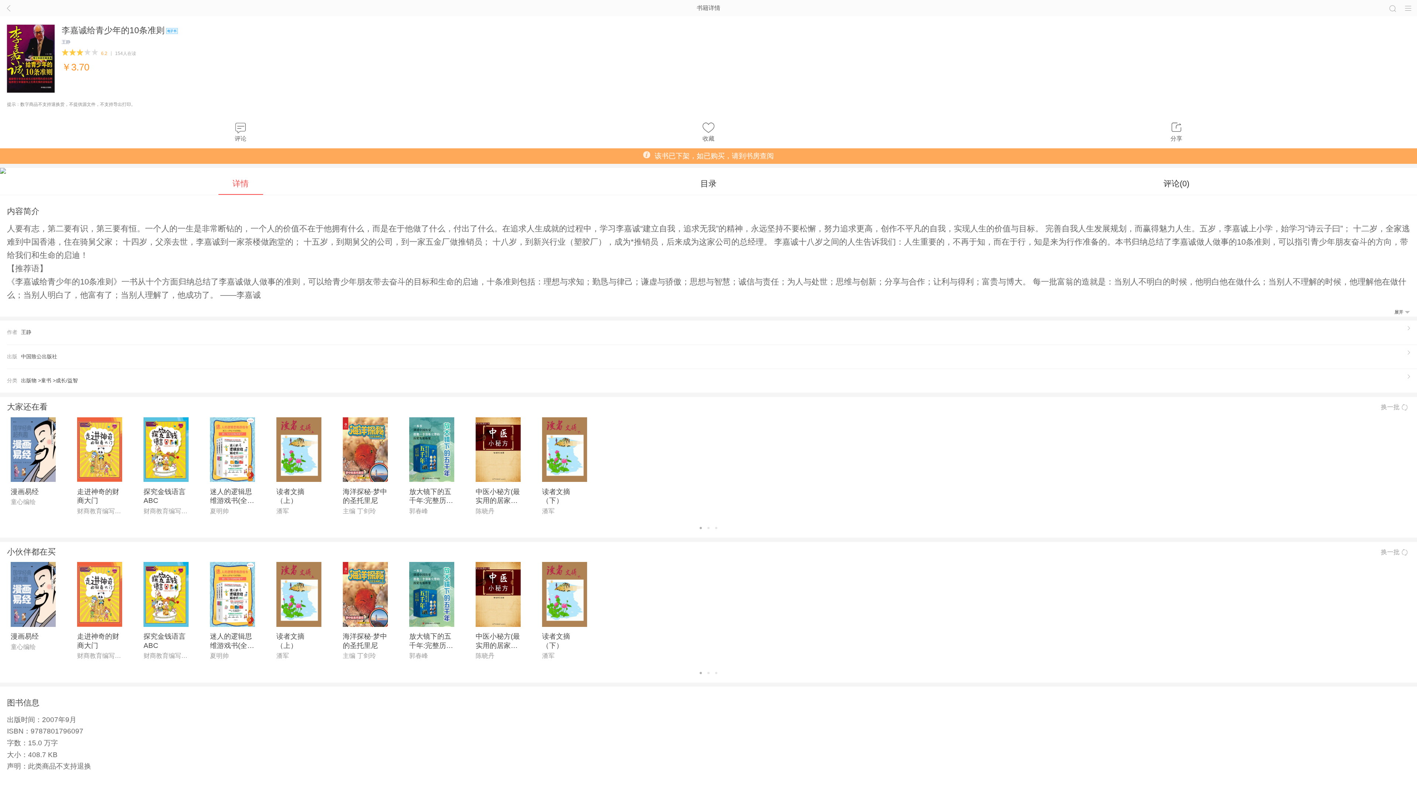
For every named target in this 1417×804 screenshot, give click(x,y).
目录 (708, 183)
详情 (240, 183)
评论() (1176, 183)
